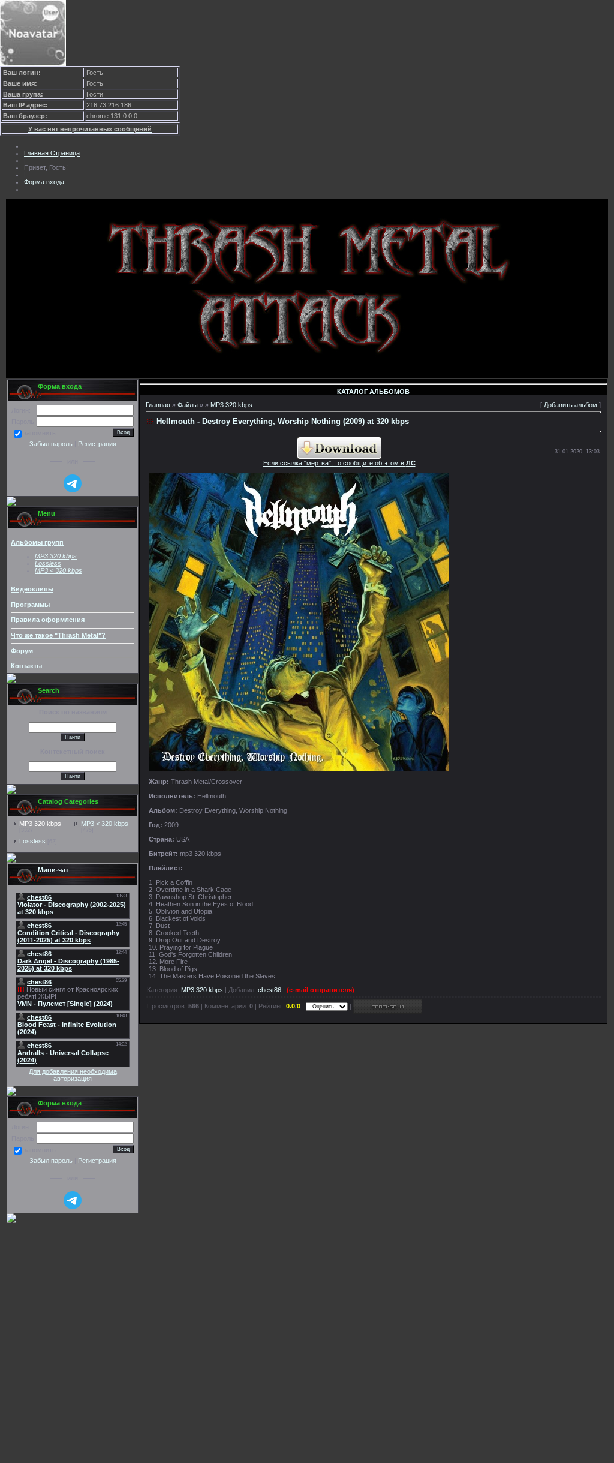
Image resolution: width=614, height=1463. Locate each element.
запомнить (39, 433)
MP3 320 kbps (40, 823)
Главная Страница (52, 153)
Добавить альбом (570, 404)
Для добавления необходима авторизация (73, 1075)
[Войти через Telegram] (73, 483)
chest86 (269, 989)
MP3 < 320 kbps (58, 570)
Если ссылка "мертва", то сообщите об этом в (339, 463)
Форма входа (44, 181)
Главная (158, 404)
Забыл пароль (51, 443)
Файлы (187, 404)
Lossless (32, 841)
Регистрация (97, 443)
